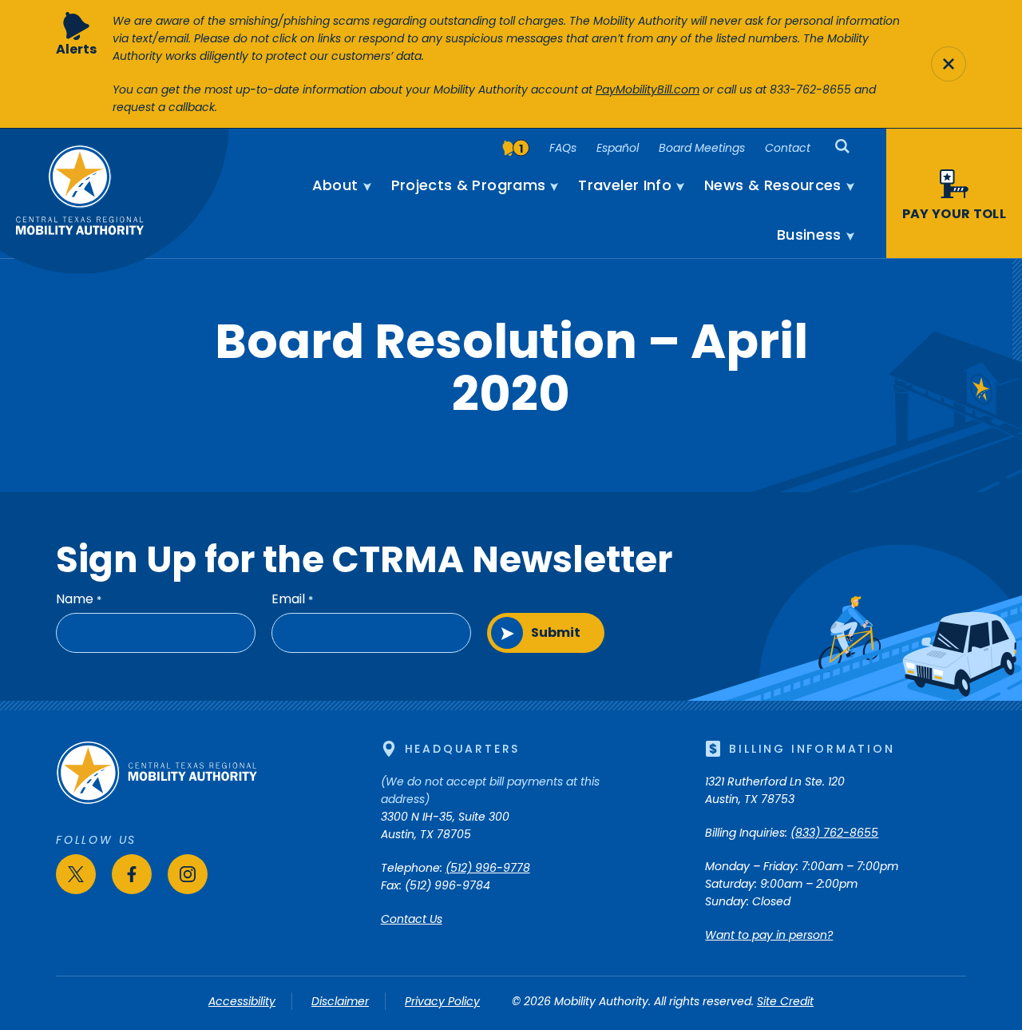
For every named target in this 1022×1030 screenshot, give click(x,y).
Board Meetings (702, 148)
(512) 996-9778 (488, 868)
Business (809, 235)
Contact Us (411, 919)
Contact (787, 148)
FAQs (562, 148)
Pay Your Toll (954, 214)
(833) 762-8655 (834, 833)
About (335, 185)
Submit (555, 632)
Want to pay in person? (769, 935)
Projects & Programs (468, 185)
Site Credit (785, 1001)
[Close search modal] (948, 64)
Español (617, 148)
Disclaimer (340, 1001)
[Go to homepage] (156, 801)
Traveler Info (624, 185)
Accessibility (241, 1001)
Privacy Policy (442, 1001)
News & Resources (773, 185)
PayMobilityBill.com (647, 89)
